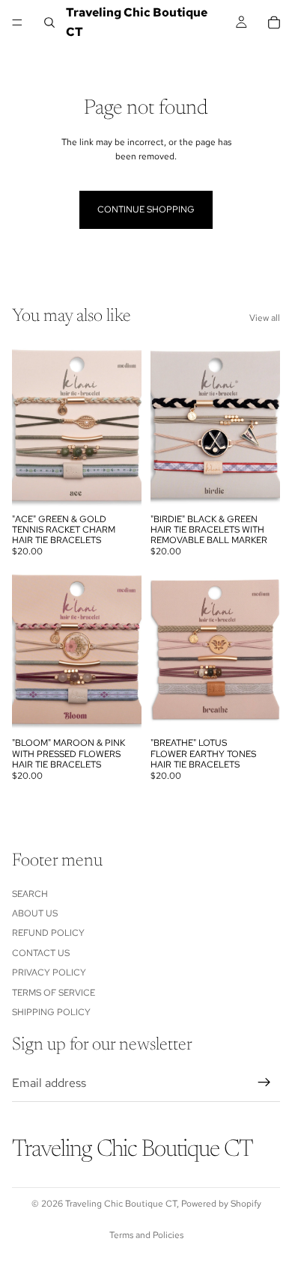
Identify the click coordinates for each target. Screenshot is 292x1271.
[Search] (49, 22)
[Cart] (274, 22)
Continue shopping (146, 209)
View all (264, 318)
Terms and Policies (146, 1235)
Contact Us (41, 952)
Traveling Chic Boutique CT (121, 1204)
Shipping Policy (51, 1012)
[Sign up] (264, 1082)
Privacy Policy (49, 972)
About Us (35, 913)
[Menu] (17, 22)
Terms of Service (53, 992)
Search (30, 893)
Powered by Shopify (221, 1204)
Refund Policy (48, 933)
